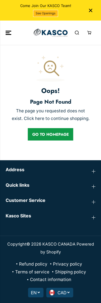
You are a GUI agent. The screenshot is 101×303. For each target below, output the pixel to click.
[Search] (77, 32)
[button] (9, 33)
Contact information (50, 279)
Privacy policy (67, 264)
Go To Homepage (50, 134)
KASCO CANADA (58, 244)
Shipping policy (70, 272)
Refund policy (33, 264)
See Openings (46, 13)
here (39, 118)
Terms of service (32, 272)
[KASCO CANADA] (50, 33)
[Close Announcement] (90, 10)
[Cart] (89, 32)
